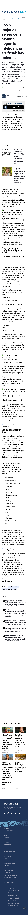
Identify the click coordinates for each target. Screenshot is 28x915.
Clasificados (7, 872)
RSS (5, 879)
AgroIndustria (7, 856)
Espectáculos (10, 19)
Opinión (6, 849)
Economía (6, 835)
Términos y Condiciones (10, 875)
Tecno (5, 858)
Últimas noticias (8, 830)
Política (6, 833)
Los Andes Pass (8, 868)
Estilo (5, 854)
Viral (5, 861)
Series (11, 586)
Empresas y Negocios (9, 851)
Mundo (6, 847)
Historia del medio (9, 882)
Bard (16, 586)
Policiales (6, 840)
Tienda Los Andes (9, 870)
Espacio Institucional (9, 863)
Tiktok (12, 813)
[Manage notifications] (24, 908)
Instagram (8, 813)
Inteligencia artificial (9, 589)
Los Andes (3, 19)
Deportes (6, 842)
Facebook (5, 813)
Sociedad (6, 837)
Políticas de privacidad (10, 877)
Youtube (19, 813)
